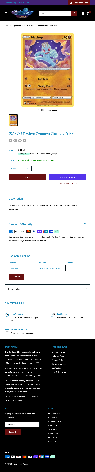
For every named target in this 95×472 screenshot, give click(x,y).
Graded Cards (54, 433)
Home (7, 26)
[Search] (74, 13)
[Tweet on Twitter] (20, 140)
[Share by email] (24, 140)
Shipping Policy (58, 352)
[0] (88, 13)
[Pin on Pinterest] (15, 140)
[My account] (83, 13)
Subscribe (13, 432)
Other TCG (52, 425)
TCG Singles (53, 429)
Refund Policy (14, 289)
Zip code (71, 262)
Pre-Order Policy (59, 372)
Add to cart (27, 177)
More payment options (67, 183)
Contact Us (56, 368)
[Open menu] (6, 13)
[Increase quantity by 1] (34, 168)
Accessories (53, 441)
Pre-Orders (53, 437)
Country (12, 262)
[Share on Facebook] (10, 140)
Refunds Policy (58, 356)
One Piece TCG (54, 421)
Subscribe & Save (81, 2)
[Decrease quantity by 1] (21, 168)
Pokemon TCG (54, 413)
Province (42, 262)
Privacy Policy (58, 360)
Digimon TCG (53, 417)
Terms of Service (59, 364)
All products (16, 26)
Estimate (16, 276)
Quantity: (13, 168)
